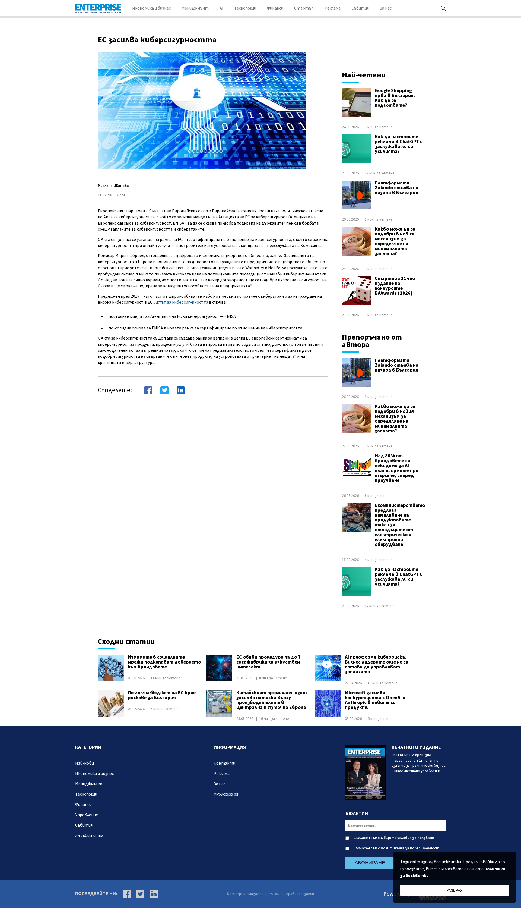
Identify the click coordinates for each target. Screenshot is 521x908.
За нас (386, 8)
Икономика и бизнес (151, 8)
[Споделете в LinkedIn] (180, 390)
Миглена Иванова (113, 185)
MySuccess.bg (226, 794)
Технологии (245, 8)
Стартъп (304, 8)
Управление (86, 815)
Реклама (333, 8)
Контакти (224, 763)
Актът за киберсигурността (181, 302)
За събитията (89, 835)
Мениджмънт (195, 8)
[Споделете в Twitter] (164, 390)
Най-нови (84, 763)
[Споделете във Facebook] (148, 390)
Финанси (275, 8)
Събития (360, 8)
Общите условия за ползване (407, 838)
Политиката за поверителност (410, 848)
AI (221, 8)
